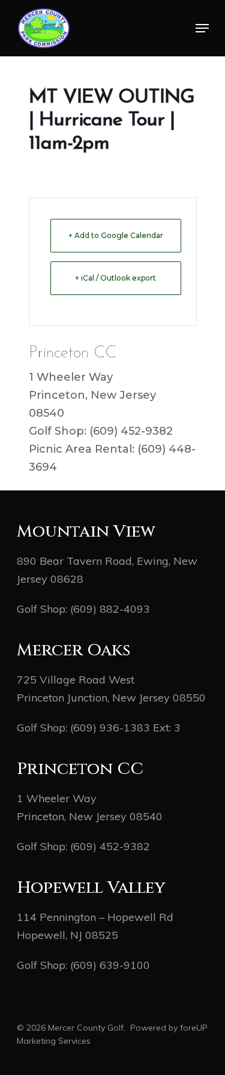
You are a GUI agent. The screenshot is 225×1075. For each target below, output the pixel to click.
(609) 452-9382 (110, 846)
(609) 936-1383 (110, 727)
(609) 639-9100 (110, 965)
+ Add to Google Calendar (115, 235)
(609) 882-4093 (110, 609)
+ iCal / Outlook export (115, 277)
